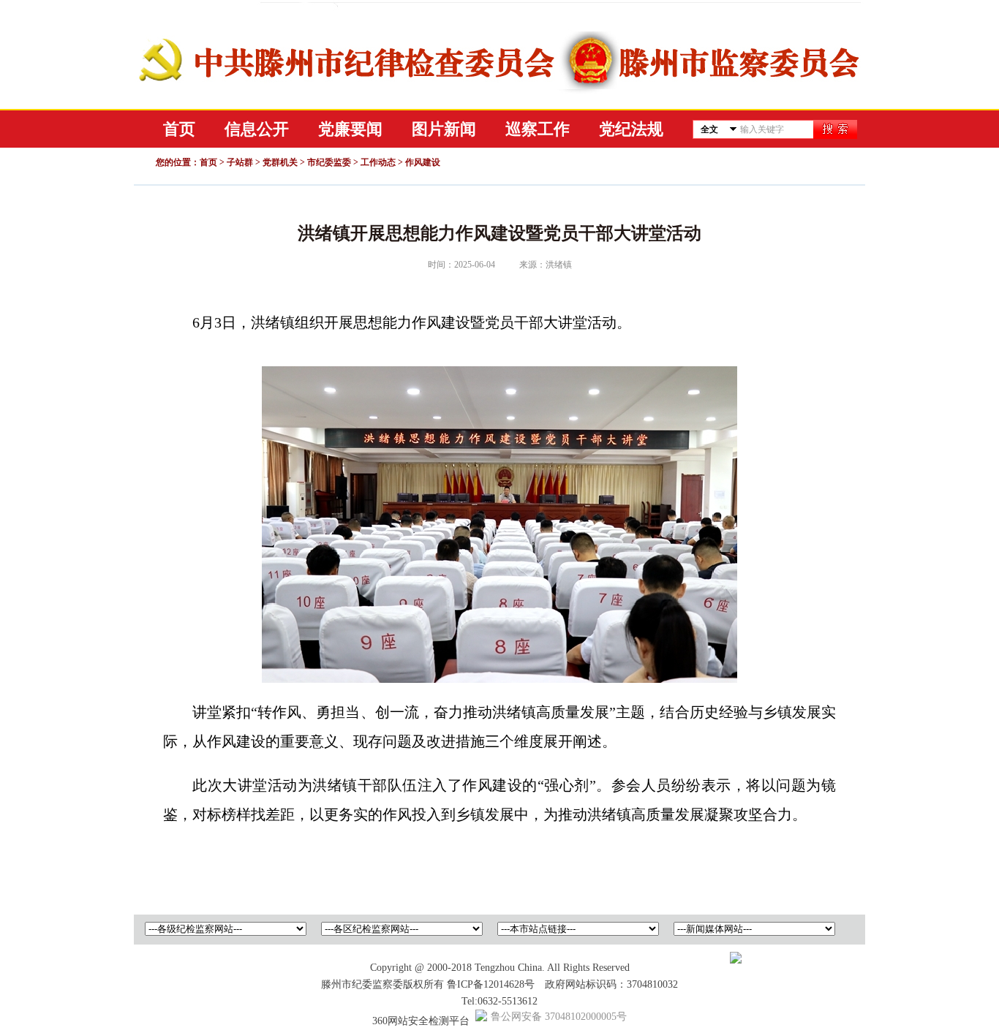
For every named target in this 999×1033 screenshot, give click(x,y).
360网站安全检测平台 (421, 1020)
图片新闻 (444, 129)
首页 (179, 129)
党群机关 (280, 162)
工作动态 (378, 162)
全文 (709, 129)
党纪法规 (631, 129)
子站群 (240, 162)
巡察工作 (537, 129)
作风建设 (422, 162)
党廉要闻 (350, 129)
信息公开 (257, 129)
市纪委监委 (329, 162)
